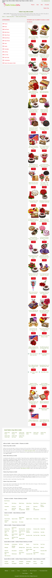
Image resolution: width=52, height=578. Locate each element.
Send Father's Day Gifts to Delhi (13, 430)
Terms (18, 570)
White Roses (6, 32)
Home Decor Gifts (21, 553)
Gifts (42, 4)
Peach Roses (7, 40)
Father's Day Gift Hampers (21, 433)
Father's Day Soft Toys (21, 436)
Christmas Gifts (36, 528)
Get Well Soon (36, 532)
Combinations (7, 60)
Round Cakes (7, 518)
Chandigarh (14, 563)
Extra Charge (25, 573)
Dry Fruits (6, 54)
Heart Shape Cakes (21, 518)
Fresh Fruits (6, 57)
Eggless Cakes (29, 518)
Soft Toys (6, 51)
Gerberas (14, 506)
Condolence (28, 528)
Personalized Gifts (36, 553)
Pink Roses (6, 29)
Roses (5, 26)
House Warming (6, 535)
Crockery (21, 550)
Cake (37, 4)
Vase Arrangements (22, 509)
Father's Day (46, 8)
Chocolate (47, 4)
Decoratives (14, 550)
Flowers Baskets (27, 509)
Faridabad (21, 561)
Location (13, 570)
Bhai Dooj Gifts (22, 528)
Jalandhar (21, 563)
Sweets (5, 46)
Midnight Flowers (13, 547)
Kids (34, 550)
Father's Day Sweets (43, 433)
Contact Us (25, 570)
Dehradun (7, 563)
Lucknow (35, 563)
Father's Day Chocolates (36, 433)
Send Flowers (7, 500)
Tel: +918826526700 (46, 0)
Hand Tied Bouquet (14, 509)
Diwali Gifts (43, 528)
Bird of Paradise (42, 506)
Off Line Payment (33, 570)
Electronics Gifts (7, 553)
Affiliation (6, 570)
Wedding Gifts (22, 538)
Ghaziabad (28, 561)
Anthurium (35, 506)
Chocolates (6, 49)
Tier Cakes (21, 521)
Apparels (6, 550)
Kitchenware (14, 553)
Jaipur (42, 561)
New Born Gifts (29, 535)
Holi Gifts (42, 532)
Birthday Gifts (7, 528)
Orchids (27, 506)
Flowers (32, 4)
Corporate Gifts (29, 553)
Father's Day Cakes (28, 433)
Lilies (20, 506)
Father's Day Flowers (14, 433)
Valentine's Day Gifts (15, 538)
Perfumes (43, 553)
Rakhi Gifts (7, 538)
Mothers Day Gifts (21, 535)
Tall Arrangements (36, 509)
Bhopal (27, 563)
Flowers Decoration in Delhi (9, 63)
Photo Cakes (36, 518)
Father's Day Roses (7, 433)
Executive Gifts (44, 550)
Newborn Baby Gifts (29, 550)
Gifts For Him (29, 547)
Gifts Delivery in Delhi (25, 468)
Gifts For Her (36, 547)
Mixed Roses (7, 37)
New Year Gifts (36, 535)
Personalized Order (43, 570)
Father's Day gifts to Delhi (30, 450)
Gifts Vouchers (7, 555)
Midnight (6, 547)
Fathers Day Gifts (14, 531)
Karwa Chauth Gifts (15, 535)
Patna (42, 563)
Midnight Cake (22, 547)
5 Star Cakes (43, 518)
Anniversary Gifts (14, 528)
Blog (31, 573)
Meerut (34, 561)
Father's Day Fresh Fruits (7, 436)
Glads (6, 509)
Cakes (5, 43)
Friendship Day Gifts (22, 531)
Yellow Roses (7, 35)
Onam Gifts (43, 535)
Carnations (7, 506)
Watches (42, 547)
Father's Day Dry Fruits (14, 436)
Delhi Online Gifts (25, 576)
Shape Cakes (14, 521)
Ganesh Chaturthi (28, 531)
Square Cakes (15, 518)
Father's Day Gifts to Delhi (26, 11)
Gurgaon (6, 561)
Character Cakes (7, 521)
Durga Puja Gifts (7, 531)
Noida (13, 561)
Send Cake (6, 515)
